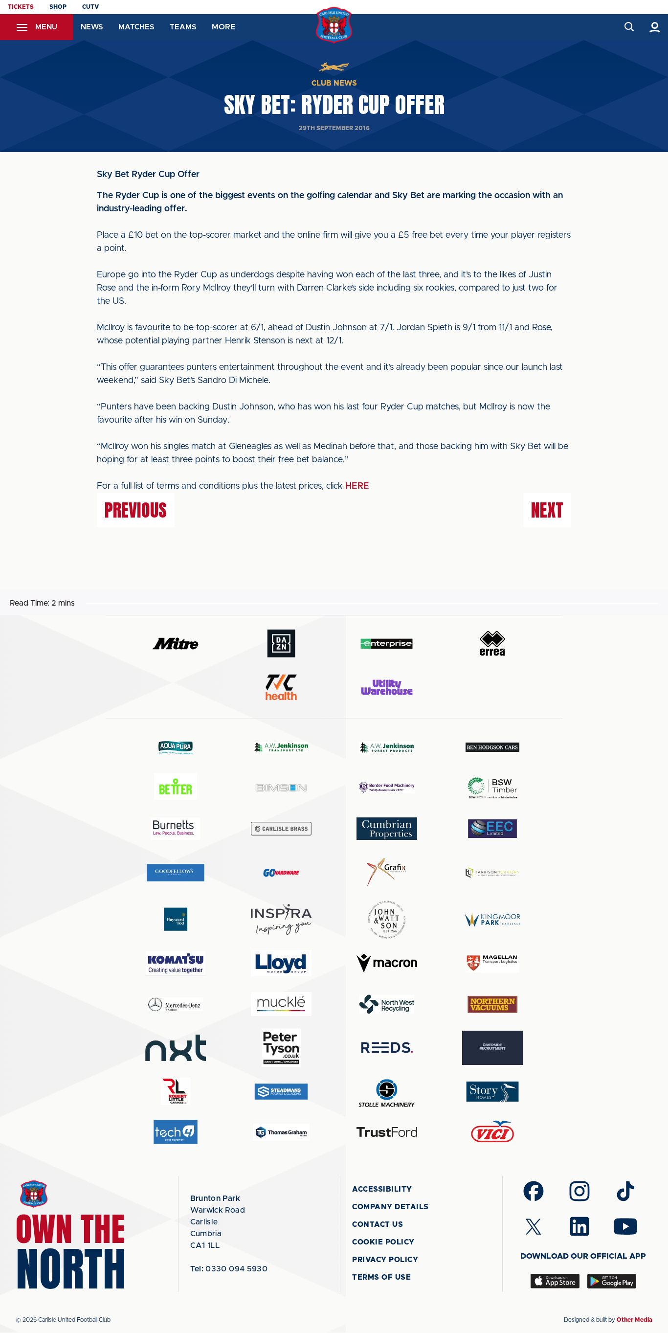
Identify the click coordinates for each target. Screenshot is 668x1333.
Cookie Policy (383, 1242)
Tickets (21, 7)
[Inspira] (281, 919)
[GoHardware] (281, 872)
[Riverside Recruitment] (492, 1048)
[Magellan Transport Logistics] (492, 963)
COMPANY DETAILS (390, 1207)
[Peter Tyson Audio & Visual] (281, 1047)
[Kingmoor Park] (492, 919)
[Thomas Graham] (281, 1132)
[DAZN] (281, 643)
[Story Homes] (492, 1091)
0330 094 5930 (229, 1269)
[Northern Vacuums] (492, 1004)
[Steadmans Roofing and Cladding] (281, 1091)
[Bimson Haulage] (281, 787)
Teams (183, 27)
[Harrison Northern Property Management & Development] (492, 872)
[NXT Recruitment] (175, 1048)
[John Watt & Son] (386, 919)
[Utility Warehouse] (386, 687)
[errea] (492, 643)
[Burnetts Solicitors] (175, 828)
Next (547, 510)
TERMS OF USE (381, 1277)
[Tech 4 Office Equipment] (175, 1132)
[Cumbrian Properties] (386, 828)
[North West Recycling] (386, 1004)
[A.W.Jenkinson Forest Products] (386, 747)
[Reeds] (386, 1047)
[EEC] (492, 828)
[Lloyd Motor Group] (281, 963)
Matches (136, 27)
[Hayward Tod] (175, 919)
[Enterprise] (386, 643)
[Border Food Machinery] (386, 787)
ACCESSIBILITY (382, 1189)
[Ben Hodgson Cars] (492, 747)
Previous (136, 510)
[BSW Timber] (492, 787)
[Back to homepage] (334, 25)
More (223, 27)
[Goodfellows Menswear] (175, 872)
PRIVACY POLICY (385, 1260)
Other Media (634, 1320)
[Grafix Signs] (386, 872)
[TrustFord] (386, 1132)
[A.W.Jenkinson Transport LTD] (281, 747)
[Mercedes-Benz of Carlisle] (175, 1004)
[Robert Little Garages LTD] (175, 1091)
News (92, 27)
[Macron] (386, 963)
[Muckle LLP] (281, 1004)
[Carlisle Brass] (281, 829)
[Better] (175, 787)
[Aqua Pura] (175, 747)
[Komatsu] (175, 963)
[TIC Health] (281, 687)
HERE (357, 486)
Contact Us (377, 1224)
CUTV (90, 7)
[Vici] (492, 1132)
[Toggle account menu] (655, 27)
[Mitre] (175, 643)
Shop (58, 7)
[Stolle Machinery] (386, 1091)
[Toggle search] (629, 27)
